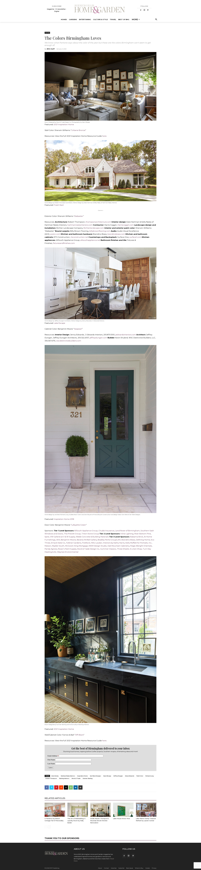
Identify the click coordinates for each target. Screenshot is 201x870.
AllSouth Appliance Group (86, 531)
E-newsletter (61, 9)
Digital (56, 11)
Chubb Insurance (106, 531)
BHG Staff (51, 49)
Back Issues (129, 868)
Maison (48, 546)
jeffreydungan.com (99, 338)
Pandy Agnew (51, 549)
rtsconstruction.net (79, 237)
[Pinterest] (147, 10)
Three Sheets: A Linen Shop (129, 549)
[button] (155, 19)
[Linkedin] (75, 787)
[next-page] (49, 827)
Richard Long (150, 776)
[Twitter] (51, 787)
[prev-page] (46, 827)
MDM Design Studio (98, 546)
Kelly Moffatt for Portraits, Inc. (138, 543)
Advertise (113, 868)
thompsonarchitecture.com (98, 222)
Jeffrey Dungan (118, 776)
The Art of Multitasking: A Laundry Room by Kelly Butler (76, 821)
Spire (47, 537)
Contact (106, 868)
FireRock (86, 543)
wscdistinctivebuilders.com (68, 341)
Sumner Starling (87, 778)
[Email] (66, 787)
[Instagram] (144, 10)
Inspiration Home (82, 776)
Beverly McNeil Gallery (87, 540)
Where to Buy (139, 868)
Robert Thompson (51, 778)
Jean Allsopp (107, 776)
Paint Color (140, 776)
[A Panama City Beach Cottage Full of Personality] (55, 810)
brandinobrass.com (116, 234)
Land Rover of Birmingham (127, 531)
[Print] (80, 787)
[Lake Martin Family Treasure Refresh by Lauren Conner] (146, 810)
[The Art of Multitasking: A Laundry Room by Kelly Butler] (77, 810)
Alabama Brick (136, 537)
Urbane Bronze (78, 130)
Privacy (154, 868)
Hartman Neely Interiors (68, 776)
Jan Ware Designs (95, 776)
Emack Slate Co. (58, 543)
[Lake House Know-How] (123, 810)
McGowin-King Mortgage (76, 546)
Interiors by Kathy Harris (114, 543)
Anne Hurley (55, 776)
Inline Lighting (126, 534)
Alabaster (78, 216)
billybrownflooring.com (99, 231)
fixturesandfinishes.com (64, 243)
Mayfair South (58, 546)
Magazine (51, 9)
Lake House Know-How (121, 818)
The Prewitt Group (72, 534)
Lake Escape (59, 323)
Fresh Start (59, 205)
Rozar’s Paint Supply (67, 549)
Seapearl (78, 329)
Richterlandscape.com (93, 228)
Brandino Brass (128, 540)
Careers (147, 868)
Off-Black (79, 735)
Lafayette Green (78, 525)
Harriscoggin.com (126, 225)
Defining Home (143, 540)
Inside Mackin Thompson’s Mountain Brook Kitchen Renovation (99, 821)
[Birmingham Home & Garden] (100, 9)
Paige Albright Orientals (141, 546)
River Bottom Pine (142, 534)
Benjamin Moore (68, 540)
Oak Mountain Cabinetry (118, 546)
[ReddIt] (61, 787)
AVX (58, 540)
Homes (47, 32)
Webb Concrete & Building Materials (92, 537)
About (100, 868)
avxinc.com (55, 234)
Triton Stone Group (90, 534)
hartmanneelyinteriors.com (80, 225)
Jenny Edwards (129, 776)
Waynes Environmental (67, 552)
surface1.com (135, 237)
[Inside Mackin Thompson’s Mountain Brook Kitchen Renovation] (100, 810)
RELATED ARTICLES (55, 798)
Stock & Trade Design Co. (88, 549)
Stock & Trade (76, 778)
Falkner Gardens (73, 543)
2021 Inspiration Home (64, 124)
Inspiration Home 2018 (64, 519)
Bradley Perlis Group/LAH (109, 540)
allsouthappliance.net (90, 240)
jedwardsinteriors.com (125, 335)
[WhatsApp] (71, 787)
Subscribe (121, 868)
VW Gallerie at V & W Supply (62, 537)
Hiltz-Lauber (96, 543)
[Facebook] (140, 10)
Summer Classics (108, 549)
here (104, 136)
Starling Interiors (64, 778)
